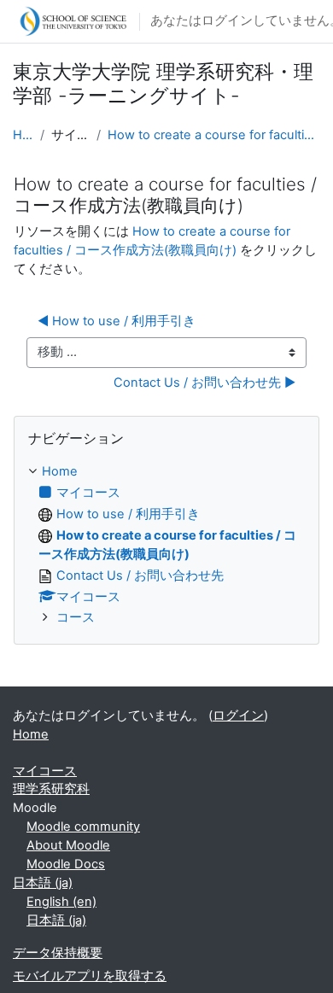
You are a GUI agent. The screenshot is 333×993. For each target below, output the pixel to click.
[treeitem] (166, 545)
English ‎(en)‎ (61, 901)
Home (23, 135)
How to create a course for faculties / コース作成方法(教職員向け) (214, 135)
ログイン (238, 715)
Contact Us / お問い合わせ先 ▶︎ (204, 382)
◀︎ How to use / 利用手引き (117, 321)
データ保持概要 (57, 953)
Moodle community (83, 826)
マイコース (45, 771)
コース (75, 617)
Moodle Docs (65, 864)
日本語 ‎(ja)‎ (43, 883)
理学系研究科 (51, 789)
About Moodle (68, 845)
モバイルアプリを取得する (89, 976)
